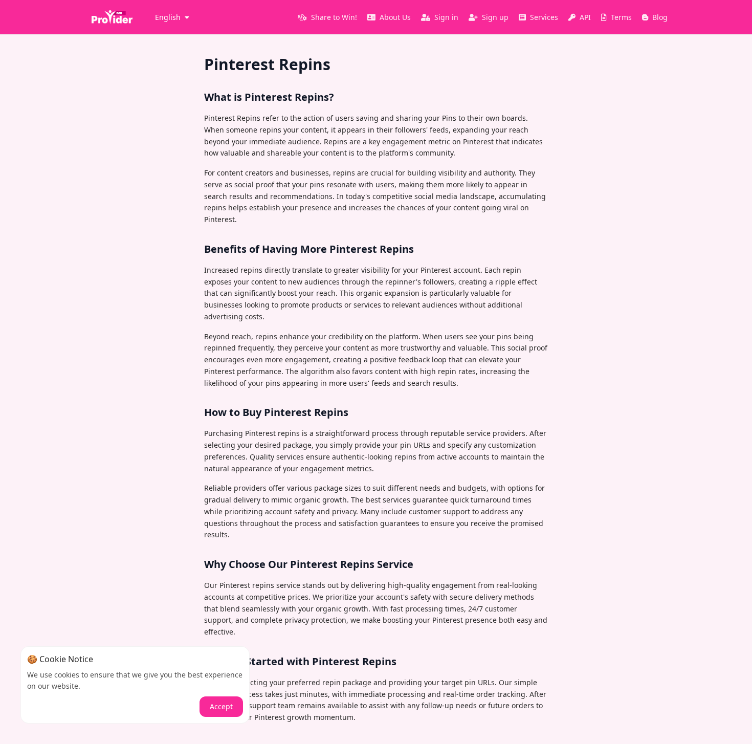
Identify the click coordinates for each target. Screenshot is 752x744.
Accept (221, 706)
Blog (660, 17)
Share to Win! (334, 17)
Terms (621, 17)
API (585, 17)
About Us (395, 17)
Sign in (446, 17)
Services (544, 17)
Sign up (495, 17)
